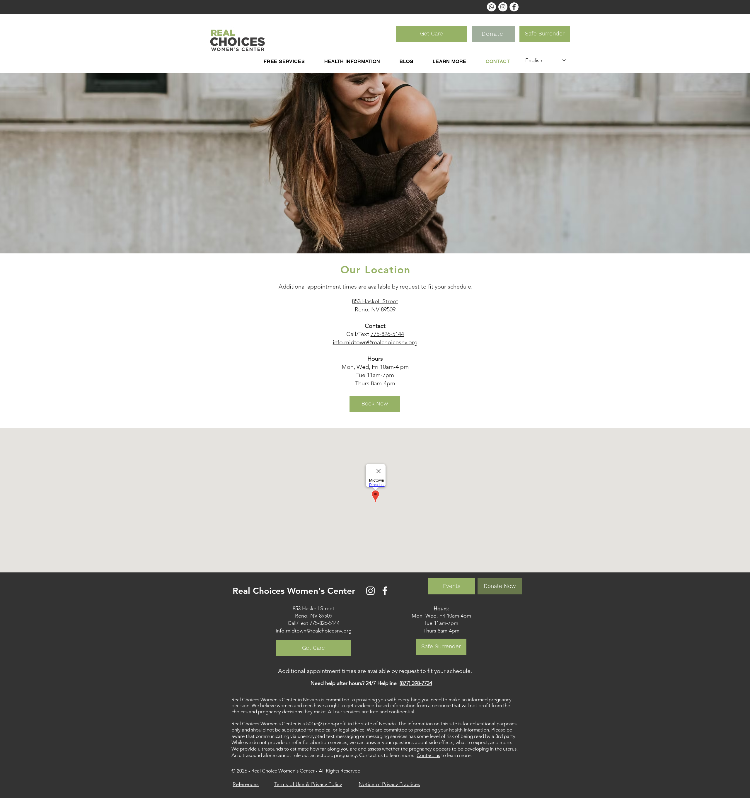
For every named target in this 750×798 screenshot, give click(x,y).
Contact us (428, 755)
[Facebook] (385, 590)
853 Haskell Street (375, 301)
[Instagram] (370, 590)
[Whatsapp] (491, 6)
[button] (352, 61)
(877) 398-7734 (416, 683)
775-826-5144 (387, 333)
